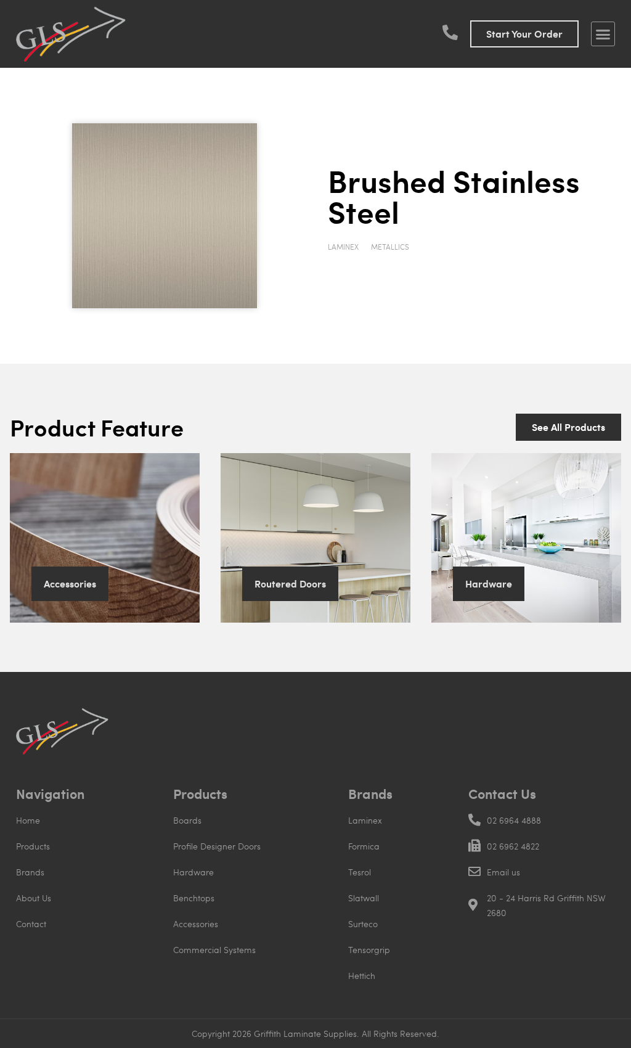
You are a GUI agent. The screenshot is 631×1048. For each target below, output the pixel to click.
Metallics (390, 246)
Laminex (343, 246)
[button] (603, 34)
